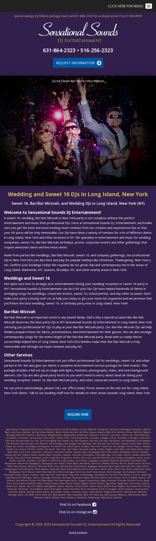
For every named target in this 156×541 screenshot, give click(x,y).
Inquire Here (78, 414)
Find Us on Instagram (76, 512)
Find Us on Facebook (76, 504)
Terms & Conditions (78, 532)
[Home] (78, 32)
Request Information (75, 63)
